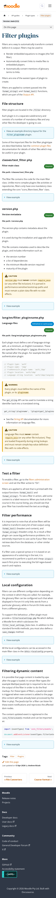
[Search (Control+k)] (42, 5)
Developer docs (9, 817)
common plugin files (41, 145)
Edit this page (12, 762)
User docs (7, 821)
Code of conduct (10, 841)
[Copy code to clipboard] (51, 364)
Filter (12, 756)
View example (13, 197)
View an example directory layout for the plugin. (26, 133)
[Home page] (4, 16)
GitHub (5, 864)
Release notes (9, 798)
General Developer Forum (15, 845)
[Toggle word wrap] (46, 364)
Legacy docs (8, 826)
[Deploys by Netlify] (9, 876)
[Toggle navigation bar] (49, 5)
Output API (28, 94)
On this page (10, 27)
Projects (6, 802)
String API (19, 419)
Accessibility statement (13, 868)
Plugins (21, 756)
